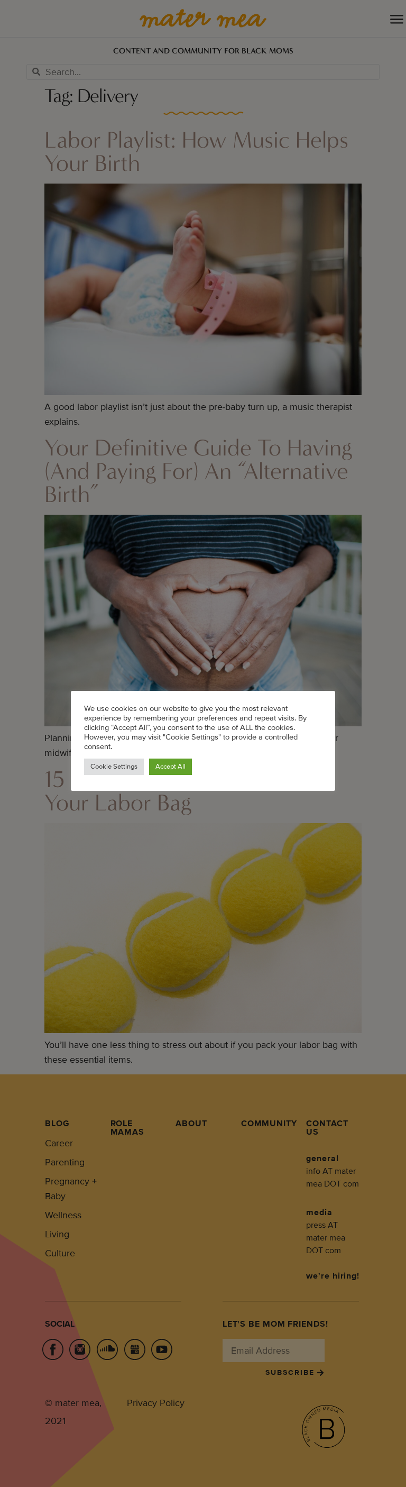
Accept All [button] (170, 766)
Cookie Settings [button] (113, 766)
